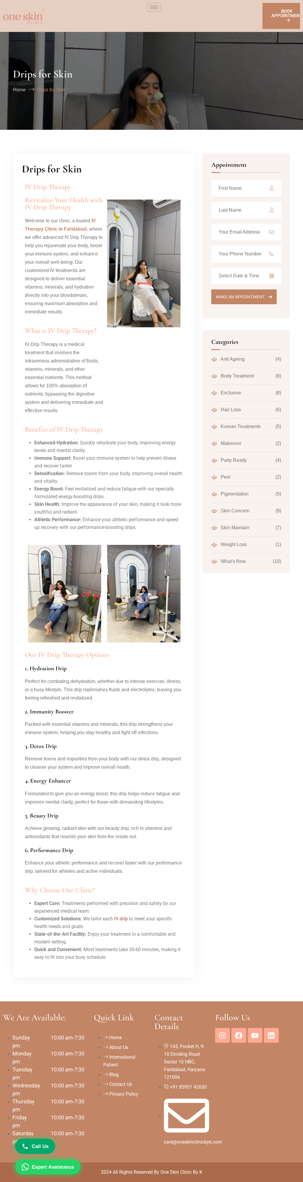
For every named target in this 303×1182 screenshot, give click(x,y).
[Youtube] (255, 1035)
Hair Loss (230, 409)
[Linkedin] (271, 1035)
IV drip (121, 919)
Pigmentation (234, 493)
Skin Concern (234, 510)
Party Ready (233, 460)
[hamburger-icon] (154, 7)
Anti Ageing (232, 359)
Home (19, 89)
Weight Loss (233, 544)
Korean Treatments (240, 426)
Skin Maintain (234, 527)
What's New (233, 561)
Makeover (230, 443)
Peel (225, 477)
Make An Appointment (241, 296)
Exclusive (230, 392)
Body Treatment (237, 375)
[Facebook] (238, 1035)
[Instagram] (222, 1035)
